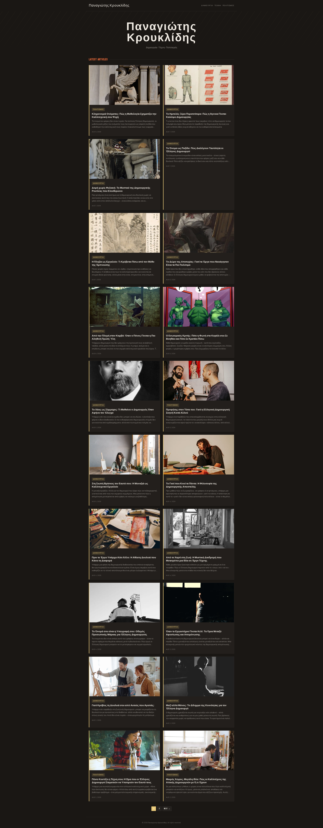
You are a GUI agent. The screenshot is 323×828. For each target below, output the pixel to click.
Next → (167, 808)
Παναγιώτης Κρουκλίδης (109, 5)
